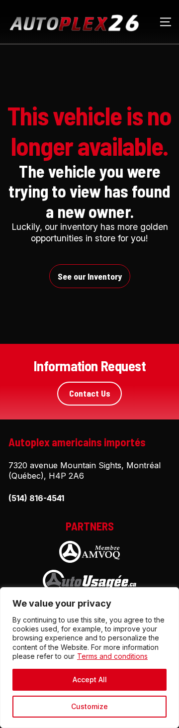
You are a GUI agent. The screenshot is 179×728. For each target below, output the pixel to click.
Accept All (90, 679)
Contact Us (89, 393)
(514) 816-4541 (36, 498)
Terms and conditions (112, 656)
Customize (89, 706)
